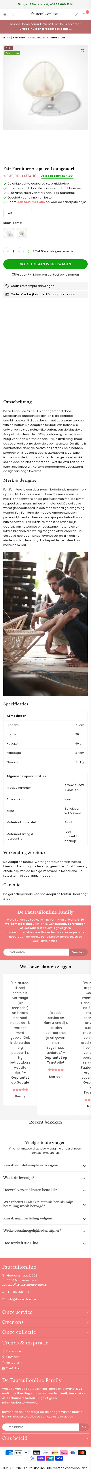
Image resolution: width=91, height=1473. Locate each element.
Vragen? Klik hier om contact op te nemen (47, 274)
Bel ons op (45, 4)
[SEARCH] (12, 14)
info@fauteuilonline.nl (24, 1299)
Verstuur (78, 952)
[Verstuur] (84, 1427)
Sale (8, 48)
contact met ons (31, 202)
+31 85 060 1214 (18, 1292)
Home (6, 37)
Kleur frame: (13, 223)
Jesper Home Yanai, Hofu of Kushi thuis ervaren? (45, 26)
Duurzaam (12, 53)
